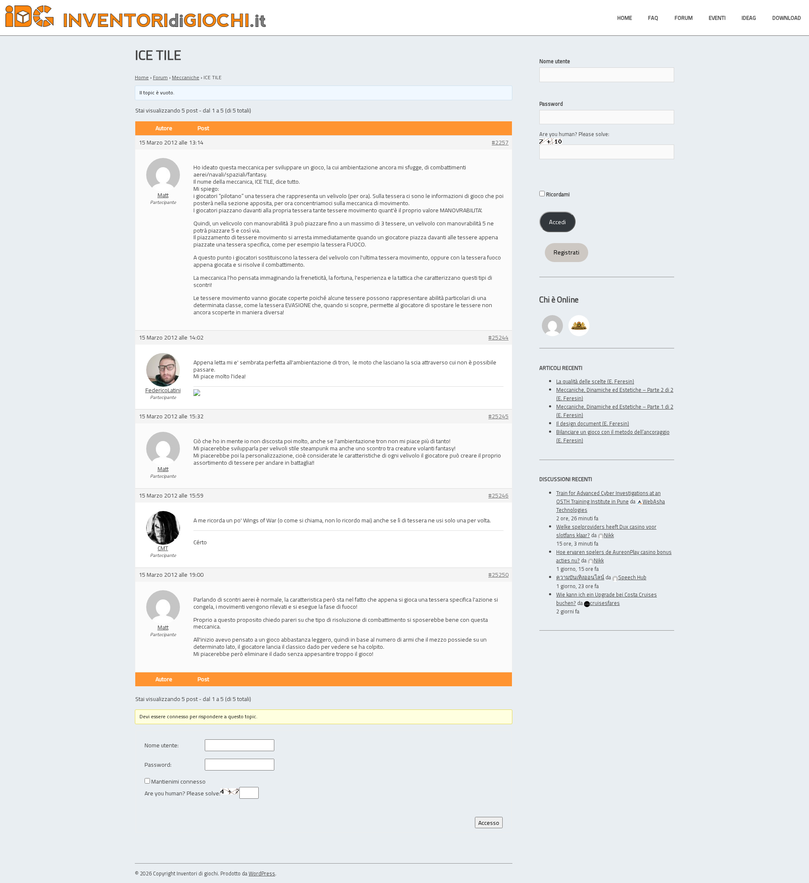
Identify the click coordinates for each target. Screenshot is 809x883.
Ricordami (557, 194)
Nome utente (554, 61)
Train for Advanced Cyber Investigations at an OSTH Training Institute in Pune (608, 497)
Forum (160, 77)
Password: (158, 764)
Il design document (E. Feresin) (592, 423)
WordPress (262, 873)
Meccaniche (185, 77)
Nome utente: (162, 745)
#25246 (498, 495)
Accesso (488, 822)
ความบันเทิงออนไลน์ (580, 577)
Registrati (566, 252)
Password (551, 103)
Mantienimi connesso (178, 781)
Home (142, 77)
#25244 (498, 337)
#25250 (498, 574)
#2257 (500, 142)
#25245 (498, 416)
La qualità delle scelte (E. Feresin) (595, 381)
